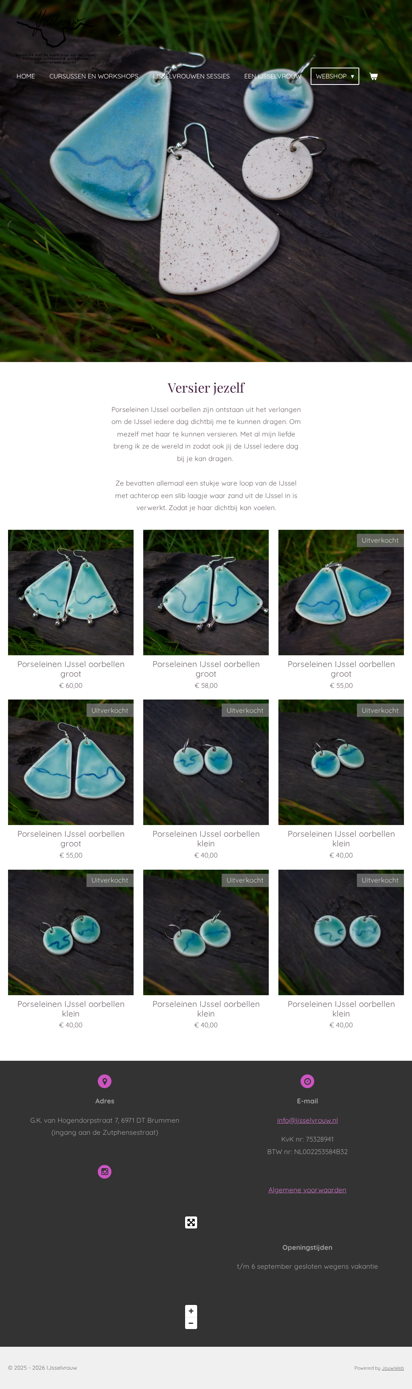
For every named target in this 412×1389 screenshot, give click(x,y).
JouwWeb (393, 1368)
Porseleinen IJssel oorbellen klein (206, 838)
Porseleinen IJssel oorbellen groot (71, 669)
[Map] (104, 1272)
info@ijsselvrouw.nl (307, 1120)
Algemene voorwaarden (307, 1189)
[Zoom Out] (191, 1323)
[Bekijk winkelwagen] (373, 76)
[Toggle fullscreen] (191, 1222)
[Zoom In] (191, 1311)
